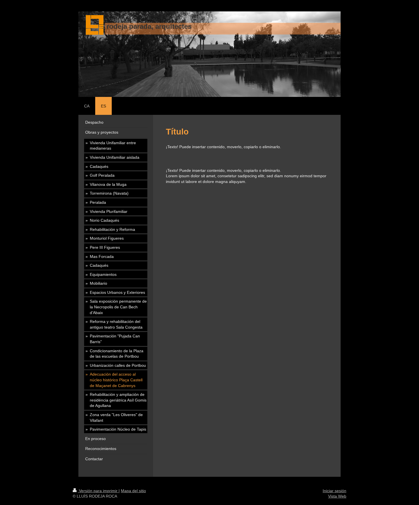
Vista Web (337, 496)
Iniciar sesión (334, 490)
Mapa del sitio (133, 490)
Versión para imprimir (98, 490)
